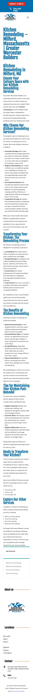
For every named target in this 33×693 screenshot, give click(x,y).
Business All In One (17, 691)
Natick (5, 639)
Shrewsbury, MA (10, 490)
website (21, 539)
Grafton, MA (9, 492)
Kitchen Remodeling (13, 570)
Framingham (7, 653)
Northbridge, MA (10, 494)
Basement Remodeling (12, 523)
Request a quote (16, 4)
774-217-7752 (17, 9)
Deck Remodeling (10, 521)
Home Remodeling (11, 519)
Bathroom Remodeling (12, 516)
